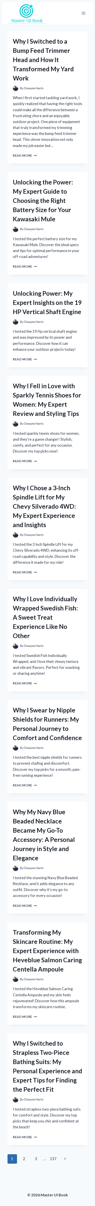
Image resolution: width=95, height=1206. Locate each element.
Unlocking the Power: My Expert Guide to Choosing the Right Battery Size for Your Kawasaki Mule (43, 200)
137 (53, 1158)
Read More (25, 155)
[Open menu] (83, 13)
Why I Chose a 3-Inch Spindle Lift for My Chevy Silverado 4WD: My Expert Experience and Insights (44, 506)
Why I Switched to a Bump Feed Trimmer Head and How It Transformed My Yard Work (43, 60)
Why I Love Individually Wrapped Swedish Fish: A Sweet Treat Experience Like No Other (45, 617)
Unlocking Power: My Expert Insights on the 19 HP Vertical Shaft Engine (47, 302)
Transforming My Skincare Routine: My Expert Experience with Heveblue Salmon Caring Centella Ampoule (47, 951)
